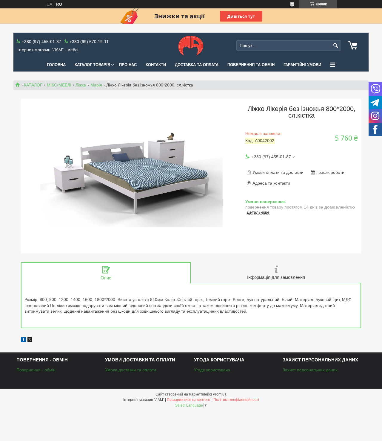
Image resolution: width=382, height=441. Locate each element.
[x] (29, 340)
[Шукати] (336, 45)
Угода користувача (212, 369)
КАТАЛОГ (33, 85)
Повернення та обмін (251, 65)
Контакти (156, 65)
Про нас (128, 65)
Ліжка (81, 85)
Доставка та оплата (196, 65)
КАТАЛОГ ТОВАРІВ (92, 65)
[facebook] (23, 340)
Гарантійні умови (302, 65)
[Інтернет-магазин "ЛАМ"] (191, 45)
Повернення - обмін (36, 369)
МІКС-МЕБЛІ (59, 85)
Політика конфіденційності (236, 400)
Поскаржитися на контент (189, 400)
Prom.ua (220, 394)
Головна (56, 65)
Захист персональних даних (310, 369)
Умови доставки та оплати (130, 369)
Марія (96, 85)
